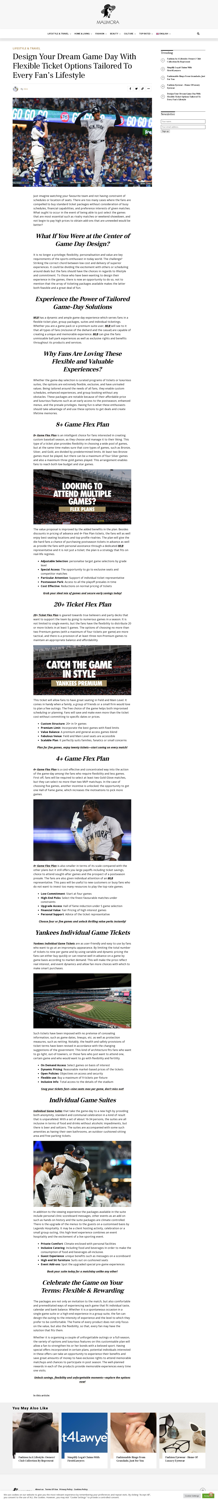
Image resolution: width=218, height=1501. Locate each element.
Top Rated (144, 33)
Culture (128, 33)
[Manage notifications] (211, 1494)
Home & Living (82, 33)
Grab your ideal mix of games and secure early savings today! (82, 593)
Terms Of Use (51, 1489)
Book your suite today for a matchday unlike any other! (82, 1271)
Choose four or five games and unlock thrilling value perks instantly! (82, 921)
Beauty (114, 33)
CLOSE (212, 1419)
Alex (26, 88)
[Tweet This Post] (136, 88)
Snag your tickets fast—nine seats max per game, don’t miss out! (82, 1089)
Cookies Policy (81, 1489)
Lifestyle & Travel (58, 33)
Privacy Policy (66, 1489)
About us (39, 1489)
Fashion (99, 33)
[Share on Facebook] (130, 88)
